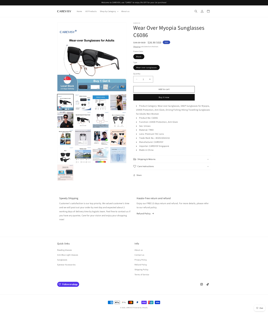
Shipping (136, 46)
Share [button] (139, 175)
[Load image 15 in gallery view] (101, 155)
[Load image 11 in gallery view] (101, 137)
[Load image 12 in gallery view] (118, 137)
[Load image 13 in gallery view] (65, 155)
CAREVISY (129, 308)
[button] (109, 11)
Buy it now (164, 97)
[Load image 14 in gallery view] (83, 155)
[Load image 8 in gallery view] (118, 120)
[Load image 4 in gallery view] (118, 102)
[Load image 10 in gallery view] (83, 137)
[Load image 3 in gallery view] (101, 102)
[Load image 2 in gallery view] (83, 102)
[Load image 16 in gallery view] (118, 155)
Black (138, 56)
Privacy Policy (141, 260)
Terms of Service (142, 274)
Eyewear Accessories (66, 264)
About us (139, 250)
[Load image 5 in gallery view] (65, 120)
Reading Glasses (64, 250)
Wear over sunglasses (146, 67)
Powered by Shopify (140, 308)
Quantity (136, 74)
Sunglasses (62, 260)
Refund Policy (144, 213)
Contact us (139, 255)
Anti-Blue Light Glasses (67, 255)
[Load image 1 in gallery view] (65, 102)
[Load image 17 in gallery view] (65, 173)
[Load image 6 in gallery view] (83, 120)
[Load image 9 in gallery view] (65, 137)
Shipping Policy (141, 269)
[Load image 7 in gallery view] (101, 120)
